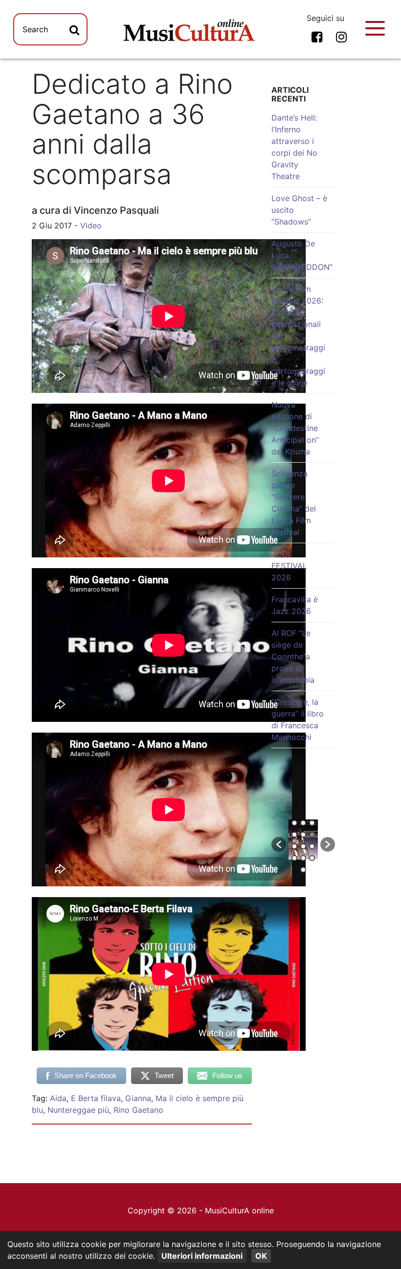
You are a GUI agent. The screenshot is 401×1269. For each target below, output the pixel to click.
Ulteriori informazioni (202, 1256)
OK (261, 1256)
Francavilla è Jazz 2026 (294, 605)
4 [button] (294, 835)
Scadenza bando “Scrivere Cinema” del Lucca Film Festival (293, 503)
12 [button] (312, 858)
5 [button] (303, 835)
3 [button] (312, 823)
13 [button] (303, 870)
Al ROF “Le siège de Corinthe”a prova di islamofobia (292, 656)
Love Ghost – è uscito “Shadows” (299, 209)
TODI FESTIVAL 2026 (289, 565)
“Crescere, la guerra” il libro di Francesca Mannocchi (297, 719)
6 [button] (312, 835)
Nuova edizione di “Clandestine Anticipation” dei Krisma (295, 428)
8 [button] (303, 846)
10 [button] (294, 858)
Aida (58, 1098)
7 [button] (294, 846)
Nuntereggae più (78, 1110)
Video (91, 225)
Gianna (138, 1098)
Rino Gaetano (138, 1110)
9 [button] (312, 846)
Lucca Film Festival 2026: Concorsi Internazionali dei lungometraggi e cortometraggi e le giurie (298, 336)
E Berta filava (96, 1098)
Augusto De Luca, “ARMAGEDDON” (302, 255)
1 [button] (294, 823)
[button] (278, 844)
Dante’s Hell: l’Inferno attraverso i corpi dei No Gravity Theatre (294, 147)
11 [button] (303, 858)
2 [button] (303, 823)
